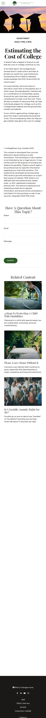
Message (8, 241)
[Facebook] (17, 693)
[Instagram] (28, 693)
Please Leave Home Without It (21, 362)
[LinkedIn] (21, 693)
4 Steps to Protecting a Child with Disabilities (20, 315)
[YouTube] (24, 693)
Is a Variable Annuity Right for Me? (22, 411)
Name (6, 215)
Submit (10, 260)
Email (6, 228)
